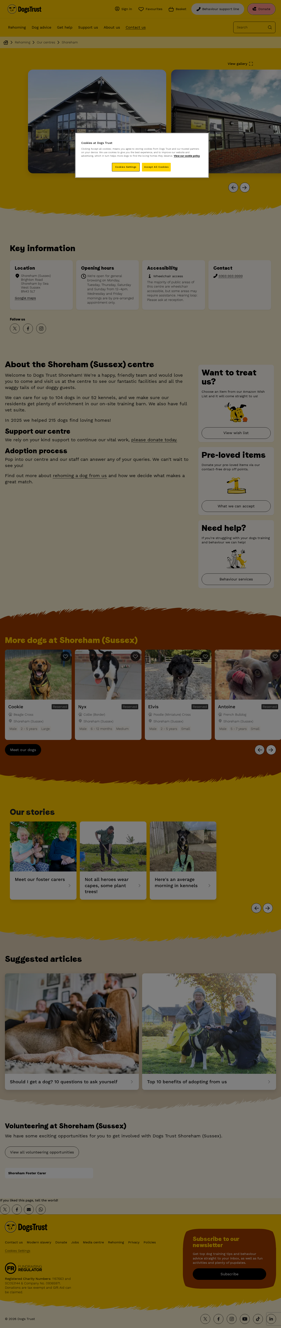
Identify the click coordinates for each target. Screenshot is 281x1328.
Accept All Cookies (156, 166)
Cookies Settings (125, 166)
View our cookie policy (187, 155)
